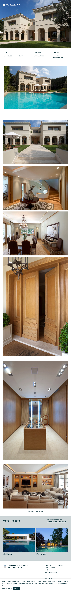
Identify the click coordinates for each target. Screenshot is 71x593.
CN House (41, 554)
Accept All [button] (16, 588)
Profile (51, 5)
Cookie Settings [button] (7, 589)
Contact (64, 5)
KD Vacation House (12, 554)
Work (58, 5)
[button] (35, 511)
